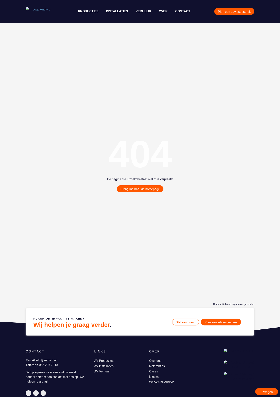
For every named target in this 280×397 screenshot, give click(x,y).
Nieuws (154, 376)
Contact (182, 11)
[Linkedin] (28, 393)
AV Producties (104, 360)
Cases (153, 371)
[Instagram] (43, 393)
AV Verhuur (102, 371)
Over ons (155, 360)
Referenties (157, 366)
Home (216, 304)
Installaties (117, 11)
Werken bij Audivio (161, 382)
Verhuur (143, 11)
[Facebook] (36, 393)
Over (163, 11)
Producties (88, 11)
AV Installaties (104, 366)
